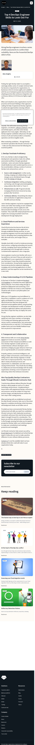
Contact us (4, 441)
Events (20, 699)
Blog (8, 7)
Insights (3, 7)
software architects (22, 128)
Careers (3, 725)
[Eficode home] (4, 3)
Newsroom (3, 722)
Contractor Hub (4, 707)
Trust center (4, 734)
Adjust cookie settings (10, 120)
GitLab (19, 179)
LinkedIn (18, 77)
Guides (20, 696)
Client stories (21, 690)
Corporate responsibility (7, 731)
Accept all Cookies (22, 121)
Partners (3, 728)
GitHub (12, 179)
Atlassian (3, 696)
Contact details (4, 716)
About (2, 719)
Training (3, 705)
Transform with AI (5, 690)
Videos (20, 705)
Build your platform (5, 693)
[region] (17, 117)
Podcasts (20, 702)
